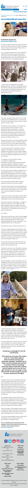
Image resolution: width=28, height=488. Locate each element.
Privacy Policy (20, 469)
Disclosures (20, 465)
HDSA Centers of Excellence (7, 471)
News (7, 465)
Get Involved (20, 454)
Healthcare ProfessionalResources (20, 452)
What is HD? (20, 445)
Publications (7, 476)
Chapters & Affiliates (7, 468)
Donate (25, 9)
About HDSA (7, 463)
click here (17, 268)
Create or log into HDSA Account (20, 11)
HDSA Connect (20, 463)
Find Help (20, 447)
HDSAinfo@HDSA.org (9, 460)
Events (7, 467)
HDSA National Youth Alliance (7, 474)
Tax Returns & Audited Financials (20, 468)
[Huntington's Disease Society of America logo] (14, 434)
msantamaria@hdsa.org (8, 41)
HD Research (20, 449)
